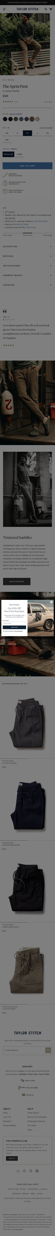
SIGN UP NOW (14, 627)
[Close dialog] (51, 602)
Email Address (6, 620)
